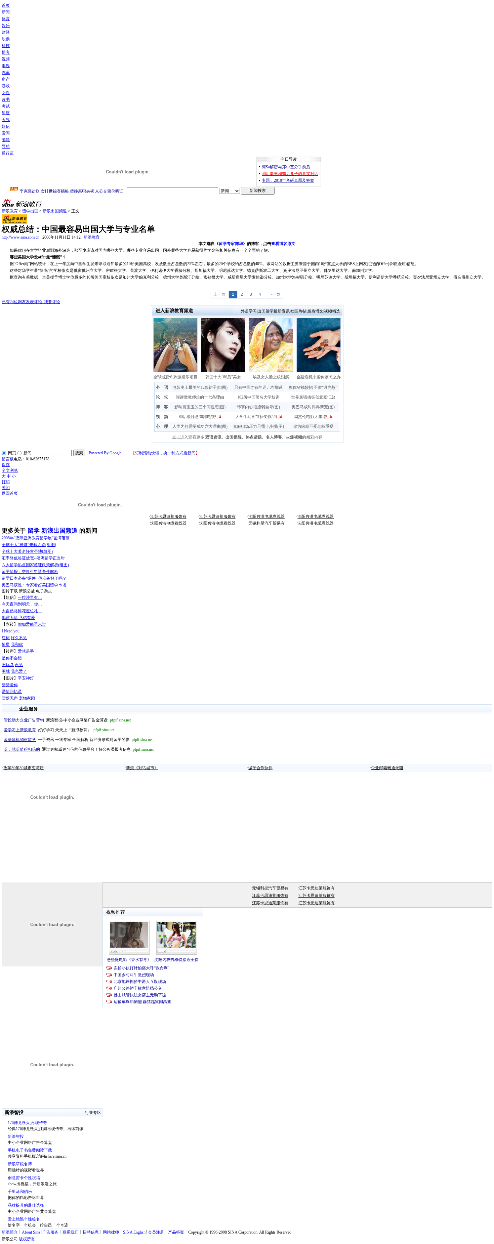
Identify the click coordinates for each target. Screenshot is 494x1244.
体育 (6, 18)
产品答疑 (176, 1232)
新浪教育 (10, 211)
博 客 (162, 407)
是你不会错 (12, 658)
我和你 (17, 644)
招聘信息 (91, 1232)
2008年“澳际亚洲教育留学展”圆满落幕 (36, 538)
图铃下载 (10, 591)
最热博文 (315, 311)
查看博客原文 (283, 243)
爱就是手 (26, 651)
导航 (6, 146)
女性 (6, 92)
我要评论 (31, 301)
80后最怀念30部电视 (197, 416)
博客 (6, 52)
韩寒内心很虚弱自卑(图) (258, 407)
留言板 (8, 459)
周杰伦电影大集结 (310, 416)
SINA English (134, 1232)
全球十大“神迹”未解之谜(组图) (29, 544)
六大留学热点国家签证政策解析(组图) (35, 565)
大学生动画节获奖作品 (255, 416)
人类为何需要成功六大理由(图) (200, 426)
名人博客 (274, 437)
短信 (6, 126)
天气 (6, 119)
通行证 (8, 153)
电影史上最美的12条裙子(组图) (200, 387)
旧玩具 (8, 664)
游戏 (6, 86)
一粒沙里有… (30, 597)
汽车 (6, 72)
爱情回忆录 (12, 691)
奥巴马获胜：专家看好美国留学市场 (34, 585)
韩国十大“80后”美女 (223, 377)
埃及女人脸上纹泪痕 (271, 377)
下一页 (274, 294)
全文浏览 (10, 470)
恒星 (6, 644)
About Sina (31, 1232)
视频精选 (332, 311)
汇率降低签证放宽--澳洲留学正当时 (33, 558)
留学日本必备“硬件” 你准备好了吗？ (34, 578)
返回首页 (10, 493)
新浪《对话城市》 (142, 767)
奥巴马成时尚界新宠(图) (313, 407)
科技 (6, 45)
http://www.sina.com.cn (20, 237)
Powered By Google (105, 453)
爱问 (6, 133)
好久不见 (19, 637)
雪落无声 (10, 698)
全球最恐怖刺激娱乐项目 (175, 377)
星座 (6, 113)
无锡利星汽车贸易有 (266, 523)
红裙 (6, 637)
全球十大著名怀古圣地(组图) (27, 551)
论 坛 (162, 397)
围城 (6, 671)
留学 (34, 530)
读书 (6, 99)
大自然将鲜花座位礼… (22, 611)
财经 (6, 32)
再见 (19, 664)
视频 (6, 59)
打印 (6, 482)
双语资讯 (213, 437)
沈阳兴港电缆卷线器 (266, 516)
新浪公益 (27, 591)
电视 (6, 66)
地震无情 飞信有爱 (18, 617)
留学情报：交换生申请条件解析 (30, 571)
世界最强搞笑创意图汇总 (313, 397)
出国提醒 (233, 437)
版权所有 (27, 1239)
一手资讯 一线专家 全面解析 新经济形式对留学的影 (78, 739)
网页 (12, 453)
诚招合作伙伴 (260, 767)
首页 (6, 5)
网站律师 (111, 1232)
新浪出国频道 (55, 211)
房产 (6, 79)
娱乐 (6, 25)
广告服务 (50, 1232)
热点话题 (254, 437)
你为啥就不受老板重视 (313, 426)
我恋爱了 (19, 671)
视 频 (162, 416)
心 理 (162, 426)
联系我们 (71, 1232)
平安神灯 (26, 678)
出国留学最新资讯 (273, 311)
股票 (6, 39)
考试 (6, 106)
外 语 (162, 387)
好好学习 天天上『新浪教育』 (59, 730)
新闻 (6, 12)
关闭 (6, 487)
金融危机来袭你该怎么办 (318, 377)
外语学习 (249, 311)
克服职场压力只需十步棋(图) (258, 426)
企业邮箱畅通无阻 (387, 767)
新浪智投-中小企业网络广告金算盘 (67, 720)
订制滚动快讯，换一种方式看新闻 (165, 453)
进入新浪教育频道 (174, 310)
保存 (6, 464)
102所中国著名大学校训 (258, 397)
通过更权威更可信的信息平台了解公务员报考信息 (79, 749)
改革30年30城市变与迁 (23, 767)
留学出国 (30, 211)
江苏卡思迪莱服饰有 (168, 516)
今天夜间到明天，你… (22, 604)
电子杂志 (44, 591)
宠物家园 (27, 698)
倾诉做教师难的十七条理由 (200, 397)
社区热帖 (298, 311)
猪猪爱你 (10, 684)
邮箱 (6, 139)
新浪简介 (10, 1232)
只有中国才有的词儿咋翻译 (258, 387)
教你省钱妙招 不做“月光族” (313, 387)
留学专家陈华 (231, 243)
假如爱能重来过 (32, 624)
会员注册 (156, 1232)
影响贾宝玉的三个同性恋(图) (199, 407)
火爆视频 (294, 437)
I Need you (10, 631)
